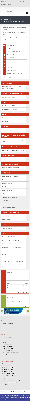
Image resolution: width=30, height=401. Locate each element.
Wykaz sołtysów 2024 (7, 228)
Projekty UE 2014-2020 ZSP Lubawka (10, 236)
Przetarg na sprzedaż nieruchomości (10, 167)
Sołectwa (5, 328)
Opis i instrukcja (5, 121)
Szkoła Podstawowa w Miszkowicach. (11, 355)
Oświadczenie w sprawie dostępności (10, 130)
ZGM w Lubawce (6, 340)
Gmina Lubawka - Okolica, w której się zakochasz (13, 150)
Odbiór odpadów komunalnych (9, 193)
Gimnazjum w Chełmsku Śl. (9, 354)
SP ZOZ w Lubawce (7, 342)
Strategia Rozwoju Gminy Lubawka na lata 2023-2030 (13, 265)
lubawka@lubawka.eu (11, 367)
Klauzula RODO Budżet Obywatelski (10, 109)
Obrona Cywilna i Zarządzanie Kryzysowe (11, 247)
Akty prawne (6, 200)
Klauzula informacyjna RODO (8, 105)
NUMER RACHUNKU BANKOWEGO (10, 176)
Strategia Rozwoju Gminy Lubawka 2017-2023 (12, 261)
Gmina (4, 327)
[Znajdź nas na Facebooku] (27, 1)
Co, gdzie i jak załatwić (8, 323)
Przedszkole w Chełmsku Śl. (9, 350)
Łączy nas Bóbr (5, 159)
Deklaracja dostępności (7, 190)
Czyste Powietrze (6, 216)
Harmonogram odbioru (9, 207)
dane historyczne (23, 292)
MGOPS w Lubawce (7, 339)
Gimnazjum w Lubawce (8, 348)
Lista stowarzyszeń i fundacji (8, 97)
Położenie (4, 179)
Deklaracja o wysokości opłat (10, 197)
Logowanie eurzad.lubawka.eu (9, 117)
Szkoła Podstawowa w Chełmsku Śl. (10, 352)
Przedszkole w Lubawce (8, 344)
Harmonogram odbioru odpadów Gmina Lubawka (14, 21)
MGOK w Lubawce (7, 337)
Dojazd (4, 186)
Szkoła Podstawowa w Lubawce (9, 346)
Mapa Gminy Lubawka (7, 183)
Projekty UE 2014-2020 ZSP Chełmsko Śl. (11, 240)
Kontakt (4, 330)
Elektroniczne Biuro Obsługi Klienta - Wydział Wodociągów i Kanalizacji (12, 87)
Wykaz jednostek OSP (7, 243)
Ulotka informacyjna (7, 204)
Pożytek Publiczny (6, 254)
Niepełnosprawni (6, 250)
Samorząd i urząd (8, 19)
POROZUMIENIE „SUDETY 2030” (9, 258)
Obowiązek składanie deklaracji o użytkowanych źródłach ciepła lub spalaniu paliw (13, 140)
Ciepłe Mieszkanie (6, 219)
